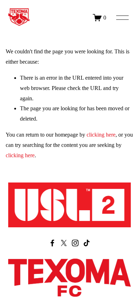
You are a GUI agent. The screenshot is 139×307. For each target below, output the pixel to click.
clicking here (101, 135)
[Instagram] (75, 243)
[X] (63, 243)
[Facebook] (52, 243)
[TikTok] (86, 243)
